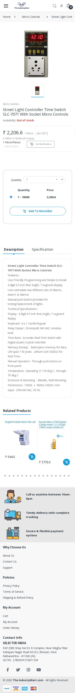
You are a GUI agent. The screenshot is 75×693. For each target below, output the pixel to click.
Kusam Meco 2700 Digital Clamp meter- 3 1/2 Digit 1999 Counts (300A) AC (52, 424)
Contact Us (10, 561)
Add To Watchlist (40, 211)
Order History (11, 628)
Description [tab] (13, 249)
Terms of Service (13, 591)
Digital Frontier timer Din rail (20, 422)
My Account (10, 622)
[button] (54, 5)
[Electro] (22, 6)
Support (7, 567)
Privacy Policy (11, 586)
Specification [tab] (42, 249)
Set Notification (43, 144)
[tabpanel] (21, 440)
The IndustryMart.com (28, 680)
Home (6, 17)
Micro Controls (31, 17)
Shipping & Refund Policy (18, 597)
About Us (8, 555)
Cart (5, 616)
